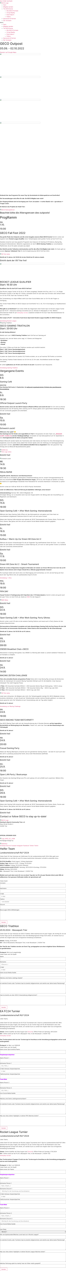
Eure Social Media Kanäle (7, 1093)
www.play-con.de (22, 312)
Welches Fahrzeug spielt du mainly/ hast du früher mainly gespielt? (20, 1263)
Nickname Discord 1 (6, 1188)
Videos (8, 16)
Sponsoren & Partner (9, 18)
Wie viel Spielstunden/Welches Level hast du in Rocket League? (19, 1234)
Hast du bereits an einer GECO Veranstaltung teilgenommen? (18, 995)
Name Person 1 (4, 1058)
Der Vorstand (7, 20)
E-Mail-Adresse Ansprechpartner (10, 1068)
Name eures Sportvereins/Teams (10, 1049)
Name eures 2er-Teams (7, 1169)
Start (4, 5)
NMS (28, 597)
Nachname (3, 888)
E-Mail (2, 893)
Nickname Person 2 (6, 1088)
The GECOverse (8, 9)
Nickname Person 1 (6, 1063)
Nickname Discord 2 (6, 1218)
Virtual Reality (10, 13)
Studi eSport (10, 14)
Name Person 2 (4, 1082)
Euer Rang (3, 1229)
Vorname (2, 883)
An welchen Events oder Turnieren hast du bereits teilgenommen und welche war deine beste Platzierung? (32, 983)
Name (2, 956)
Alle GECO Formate (12, 11)
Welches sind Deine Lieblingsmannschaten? (13, 1098)
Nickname (3, 961)
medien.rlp (8, 436)
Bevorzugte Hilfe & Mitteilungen (9, 909)
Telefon (2, 899)
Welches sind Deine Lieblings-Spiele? (11, 978)
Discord (2, 904)
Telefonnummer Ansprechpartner (10, 1074)
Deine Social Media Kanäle (8, 972)
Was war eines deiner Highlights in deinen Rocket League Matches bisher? (22, 1251)
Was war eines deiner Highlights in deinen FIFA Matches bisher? (19, 1115)
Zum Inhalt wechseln (6, 1)
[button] (33, 22)
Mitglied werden (8, 7)
